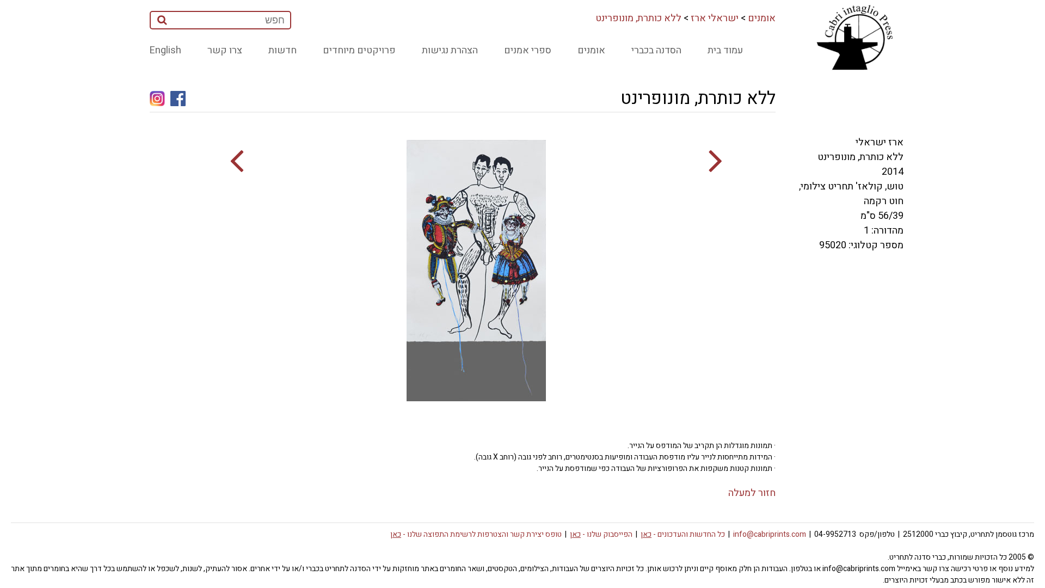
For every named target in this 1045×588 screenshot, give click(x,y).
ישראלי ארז (715, 18)
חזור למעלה (752, 493)
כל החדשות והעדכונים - (683, 534)
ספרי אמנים (527, 50)
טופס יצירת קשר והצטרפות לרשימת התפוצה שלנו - (476, 534)
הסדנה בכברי (656, 50)
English (165, 50)
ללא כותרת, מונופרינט (638, 18)
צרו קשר (224, 50)
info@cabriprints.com (769, 534)
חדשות (282, 50)
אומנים (762, 18)
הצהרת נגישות (450, 50)
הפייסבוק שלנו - (601, 534)
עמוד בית (725, 50)
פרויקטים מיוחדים (359, 50)
